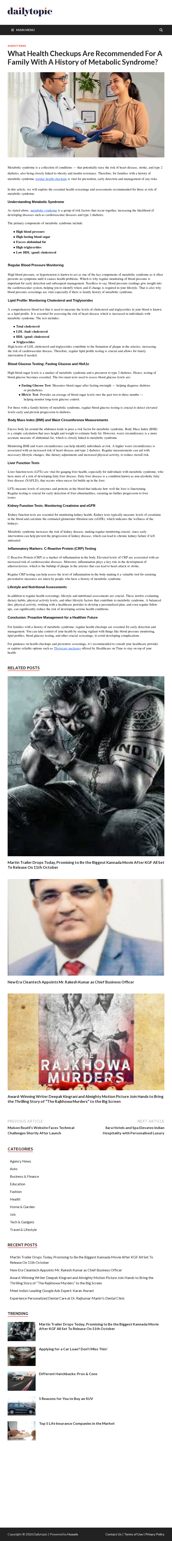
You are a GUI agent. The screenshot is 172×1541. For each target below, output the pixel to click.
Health (15, 1199)
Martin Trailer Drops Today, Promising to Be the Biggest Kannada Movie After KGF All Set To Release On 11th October (99, 1326)
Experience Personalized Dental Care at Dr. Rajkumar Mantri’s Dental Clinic (67, 1298)
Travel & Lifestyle (23, 1229)
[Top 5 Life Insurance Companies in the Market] (22, 1424)
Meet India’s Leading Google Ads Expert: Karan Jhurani (52, 1290)
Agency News (17, 45)
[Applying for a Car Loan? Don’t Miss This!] (22, 1349)
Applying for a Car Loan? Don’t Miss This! (73, 1349)
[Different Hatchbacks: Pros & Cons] (22, 1374)
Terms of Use (133, 1534)
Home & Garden (22, 1207)
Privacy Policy (154, 1534)
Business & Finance (24, 1176)
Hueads (72, 1534)
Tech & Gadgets (22, 1222)
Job (13, 1214)
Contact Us (113, 1534)
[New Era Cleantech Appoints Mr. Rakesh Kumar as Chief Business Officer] (86, 977)
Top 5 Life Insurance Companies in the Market (77, 1423)
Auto (13, 1169)
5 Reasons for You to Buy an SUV (66, 1398)
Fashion (16, 1191)
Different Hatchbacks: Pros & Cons (68, 1374)
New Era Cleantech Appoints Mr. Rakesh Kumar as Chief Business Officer (71, 982)
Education (17, 1184)
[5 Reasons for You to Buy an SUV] (22, 1399)
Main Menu (25, 30)
